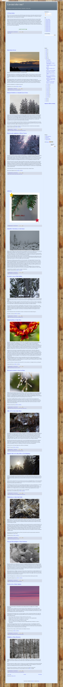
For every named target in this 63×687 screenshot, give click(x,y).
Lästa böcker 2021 (47, 25)
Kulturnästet (47, 137)
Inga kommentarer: (15, 31)
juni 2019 (47, 90)
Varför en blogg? (47, 19)
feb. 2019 (47, 95)
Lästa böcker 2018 (47, 29)
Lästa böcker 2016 (47, 31)
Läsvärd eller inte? (15, 4)
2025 (46, 50)
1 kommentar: (15, 129)
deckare (16, 317)
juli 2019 (47, 89)
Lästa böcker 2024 (47, 22)
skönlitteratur (16, 273)
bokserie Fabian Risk (12, 634)
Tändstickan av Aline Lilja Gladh (14, 497)
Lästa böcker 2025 (47, 21)
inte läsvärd (18, 634)
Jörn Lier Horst (22, 408)
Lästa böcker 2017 (47, 30)
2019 (46, 58)
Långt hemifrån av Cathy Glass (14, 320)
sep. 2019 (47, 86)
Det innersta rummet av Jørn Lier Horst (16, 370)
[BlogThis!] (20, 31)
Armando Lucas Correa (17, 130)
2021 (46, 55)
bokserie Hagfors (12, 581)
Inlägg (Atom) (14, 675)
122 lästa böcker (11, 13)
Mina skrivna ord (47, 138)
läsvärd (24, 130)
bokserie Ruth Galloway (12, 317)
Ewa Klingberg (18, 494)
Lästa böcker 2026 (47, 20)
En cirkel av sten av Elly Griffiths (14, 276)
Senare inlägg (9, 674)
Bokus (21, 86)
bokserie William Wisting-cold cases (14, 408)
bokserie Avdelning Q (12, 450)
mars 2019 (47, 94)
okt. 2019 (47, 85)
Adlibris (17, 86)
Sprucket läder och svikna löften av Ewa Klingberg (18, 453)
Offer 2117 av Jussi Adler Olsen (14, 411)
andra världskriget (12, 130)
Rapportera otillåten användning (50, 103)
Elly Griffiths (19, 317)
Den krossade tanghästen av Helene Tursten (17, 133)
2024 (46, 52)
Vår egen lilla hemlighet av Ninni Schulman (17, 541)
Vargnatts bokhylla (47, 139)
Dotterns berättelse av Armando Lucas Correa (17, 92)
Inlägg (47, 13)
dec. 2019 (47, 59)
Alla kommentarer (48, 15)
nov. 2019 (47, 84)
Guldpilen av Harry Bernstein (14, 637)
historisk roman (21, 130)
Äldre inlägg (40, 674)
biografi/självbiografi (12, 367)
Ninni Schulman (20, 581)
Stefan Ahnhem (22, 634)
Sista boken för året (11, 50)
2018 (46, 98)
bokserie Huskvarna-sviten (13, 494)
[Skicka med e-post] (19, 31)
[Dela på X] (21, 31)
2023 (46, 53)
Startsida (25, 674)
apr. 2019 (47, 93)
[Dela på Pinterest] (23, 31)
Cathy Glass (16, 367)
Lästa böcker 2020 (47, 26)
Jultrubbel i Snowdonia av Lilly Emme (16, 228)
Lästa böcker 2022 (47, 24)
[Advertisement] (24, 41)
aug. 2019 (47, 88)
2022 (46, 54)
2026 (46, 49)
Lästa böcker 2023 (47, 23)
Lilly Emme (11, 273)
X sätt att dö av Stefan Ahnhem (14, 584)
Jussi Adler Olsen (19, 450)
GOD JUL (9, 191)
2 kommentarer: (15, 88)
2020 (46, 57)
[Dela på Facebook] (22, 31)
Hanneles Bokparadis (48, 136)
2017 (46, 99)
